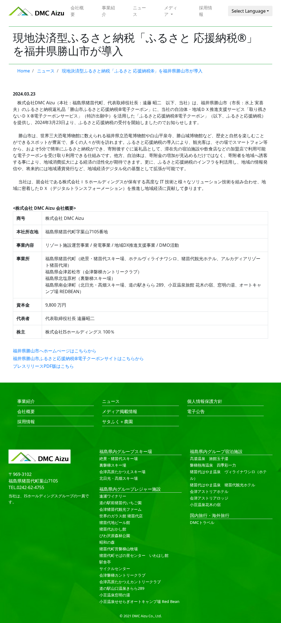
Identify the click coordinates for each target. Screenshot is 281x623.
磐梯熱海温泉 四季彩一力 (213, 465)
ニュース (139, 11)
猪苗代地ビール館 (114, 522)
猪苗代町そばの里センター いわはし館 (133, 555)
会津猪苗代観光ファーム (120, 509)
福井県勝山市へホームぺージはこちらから (54, 351)
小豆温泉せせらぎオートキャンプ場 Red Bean (139, 601)
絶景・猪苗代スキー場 (118, 458)
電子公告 (196, 411)
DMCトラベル (202, 522)
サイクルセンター (114, 568)
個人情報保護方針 (204, 401)
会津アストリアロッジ (209, 498)
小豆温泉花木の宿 (205, 504)
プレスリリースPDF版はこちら (43, 366)
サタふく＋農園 (117, 422)
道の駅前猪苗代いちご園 (120, 502)
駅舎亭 (105, 562)
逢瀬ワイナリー (112, 496)
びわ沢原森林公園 (114, 535)
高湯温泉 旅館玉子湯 (209, 458)
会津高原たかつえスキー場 (122, 471)
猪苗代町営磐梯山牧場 (118, 548)
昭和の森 (107, 542)
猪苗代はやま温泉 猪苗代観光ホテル (222, 484)
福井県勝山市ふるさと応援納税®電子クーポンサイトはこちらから (78, 358)
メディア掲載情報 (119, 411)
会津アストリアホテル (209, 491)
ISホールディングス (41, 495)
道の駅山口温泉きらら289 (121, 588)
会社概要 (77, 11)
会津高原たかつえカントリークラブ (130, 581)
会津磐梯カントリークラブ (122, 575)
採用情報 (205, 11)
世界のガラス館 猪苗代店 (121, 515)
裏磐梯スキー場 (112, 465)
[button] (173, 11)
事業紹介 (108, 11)
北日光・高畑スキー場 (118, 478)
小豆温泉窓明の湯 (114, 594)
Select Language (249, 11)
